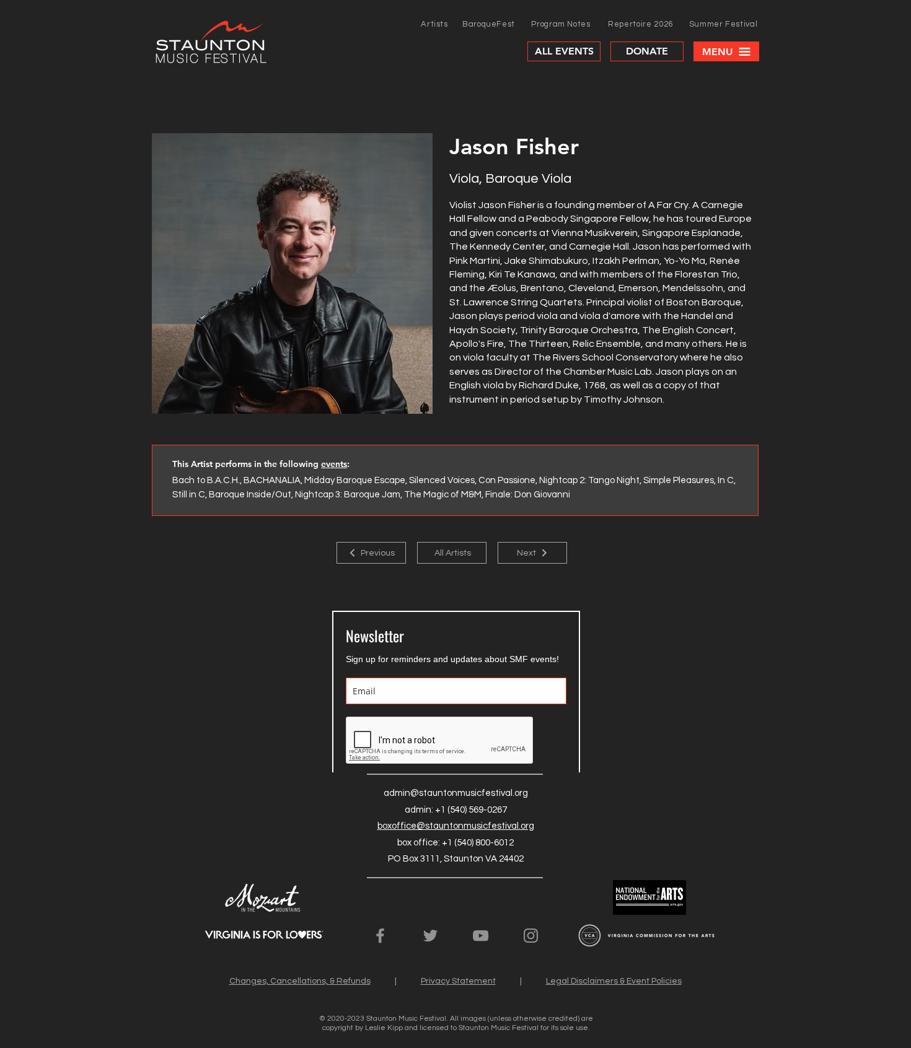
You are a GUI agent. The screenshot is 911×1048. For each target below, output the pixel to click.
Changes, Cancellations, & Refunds (300, 981)
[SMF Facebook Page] (380, 935)
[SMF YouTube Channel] (480, 935)
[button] (726, 51)
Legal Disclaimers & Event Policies (614, 981)
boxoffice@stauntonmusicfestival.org (455, 826)
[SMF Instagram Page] (530, 935)
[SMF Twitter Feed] (430, 935)
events (334, 463)
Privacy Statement (458, 981)
